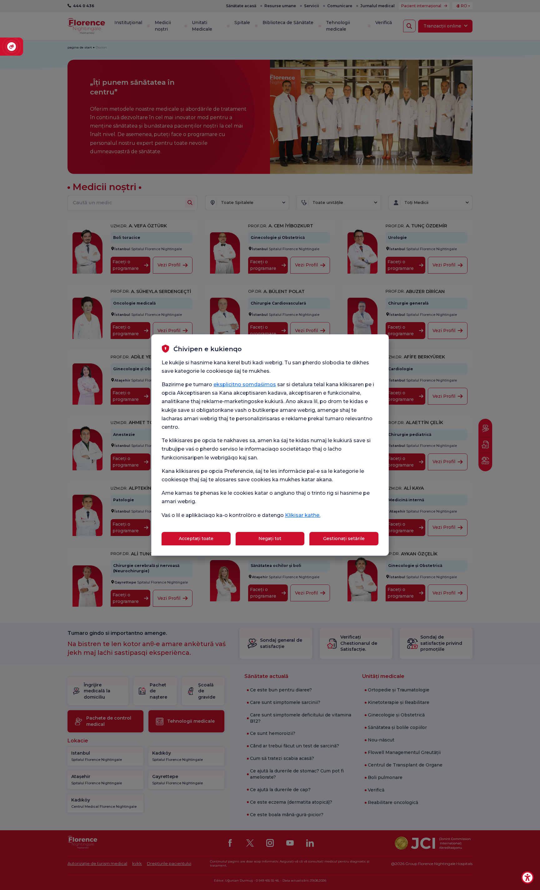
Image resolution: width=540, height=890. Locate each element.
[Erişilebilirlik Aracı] (527, 877)
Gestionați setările (344, 538)
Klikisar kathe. (302, 515)
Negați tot (269, 538)
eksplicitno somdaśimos (244, 384)
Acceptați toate (196, 538)
